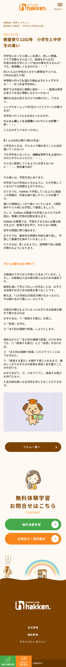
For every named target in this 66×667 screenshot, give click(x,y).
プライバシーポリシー (33, 641)
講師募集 (33, 634)
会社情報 (33, 627)
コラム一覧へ (31, 447)
